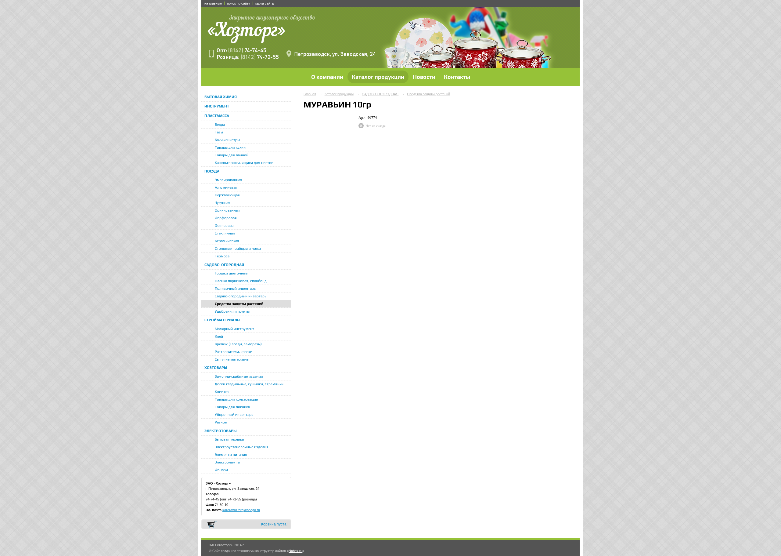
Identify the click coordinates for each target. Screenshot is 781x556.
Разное (221, 422)
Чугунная (222, 203)
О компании (327, 77)
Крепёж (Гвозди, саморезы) (238, 344)
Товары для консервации (236, 399)
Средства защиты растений (239, 304)
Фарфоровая (226, 218)
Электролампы (227, 462)
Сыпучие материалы (232, 359)
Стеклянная (225, 233)
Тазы (219, 132)
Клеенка (222, 392)
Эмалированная (228, 180)
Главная (310, 94)
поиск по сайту (238, 3)
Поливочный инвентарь (235, 288)
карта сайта (264, 3)
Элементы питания (231, 454)
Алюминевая (226, 187)
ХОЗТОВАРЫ (215, 367)
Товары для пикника (232, 407)
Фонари (221, 470)
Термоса (222, 256)
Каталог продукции (378, 77)
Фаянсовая (224, 225)
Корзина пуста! (274, 524)
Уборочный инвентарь (234, 414)
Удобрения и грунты (232, 311)
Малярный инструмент (234, 329)
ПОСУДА (211, 171)
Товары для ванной (231, 155)
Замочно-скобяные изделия (239, 376)
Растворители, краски (233, 352)
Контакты (457, 77)
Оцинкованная (227, 210)
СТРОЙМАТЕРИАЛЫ (222, 320)
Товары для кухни (230, 147)
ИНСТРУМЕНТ (216, 106)
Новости (424, 77)
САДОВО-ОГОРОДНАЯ (224, 265)
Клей (219, 336)
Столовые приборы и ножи (238, 248)
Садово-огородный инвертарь (240, 296)
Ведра (220, 124)
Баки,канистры (227, 140)
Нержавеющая (227, 195)
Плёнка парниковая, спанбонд (241, 281)
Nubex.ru (295, 551)
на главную (213, 3)
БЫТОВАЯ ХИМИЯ (220, 97)
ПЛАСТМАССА (216, 116)
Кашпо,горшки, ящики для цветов (244, 163)
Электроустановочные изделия (241, 447)
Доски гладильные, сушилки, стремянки (249, 384)
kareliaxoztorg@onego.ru (241, 510)
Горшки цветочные (231, 273)
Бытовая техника (229, 439)
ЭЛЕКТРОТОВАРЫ (220, 431)
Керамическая (227, 241)
